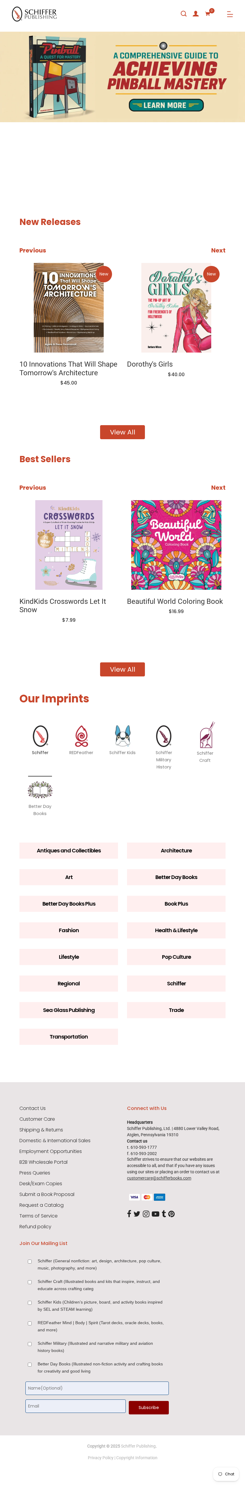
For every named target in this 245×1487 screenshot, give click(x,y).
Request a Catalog (41, 1205)
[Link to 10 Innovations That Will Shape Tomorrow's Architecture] (68, 308)
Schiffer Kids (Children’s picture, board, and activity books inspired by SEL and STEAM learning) (100, 1306)
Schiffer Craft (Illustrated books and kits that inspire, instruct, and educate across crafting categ (99, 1285)
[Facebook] (129, 1215)
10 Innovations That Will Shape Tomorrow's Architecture (68, 368)
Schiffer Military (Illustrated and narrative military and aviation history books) (95, 1347)
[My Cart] (208, 14)
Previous (32, 250)
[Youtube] (155, 1215)
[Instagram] (146, 1215)
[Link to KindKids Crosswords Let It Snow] (68, 545)
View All (122, 432)
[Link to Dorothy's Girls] (176, 308)
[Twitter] (137, 1215)
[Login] (196, 14)
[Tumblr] (164, 1215)
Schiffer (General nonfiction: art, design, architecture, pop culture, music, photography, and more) (99, 1264)
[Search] (184, 14)
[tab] (14, 163)
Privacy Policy (101, 1457)
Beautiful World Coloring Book (175, 601)
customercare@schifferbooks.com (159, 1178)
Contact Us (32, 1108)
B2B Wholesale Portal (43, 1162)
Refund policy (35, 1226)
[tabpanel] (122, 106)
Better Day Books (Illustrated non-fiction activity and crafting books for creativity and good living (100, 1367)
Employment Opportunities (50, 1151)
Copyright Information (136, 1457)
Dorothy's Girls (150, 364)
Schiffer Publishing (138, 1446)
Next (218, 250)
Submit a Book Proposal (46, 1194)
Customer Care (37, 1119)
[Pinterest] (171, 1215)
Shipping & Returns (41, 1130)
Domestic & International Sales (55, 1140)
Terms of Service (38, 1216)
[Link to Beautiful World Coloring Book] (176, 545)
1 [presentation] (15, 163)
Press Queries (34, 1173)
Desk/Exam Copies (40, 1183)
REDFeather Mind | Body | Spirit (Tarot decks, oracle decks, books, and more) (101, 1326)
